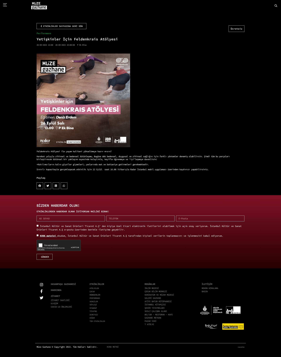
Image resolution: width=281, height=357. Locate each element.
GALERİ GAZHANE (153, 298)
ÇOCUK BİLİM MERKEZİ (156, 291)
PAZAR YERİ (150, 321)
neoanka (241, 347)
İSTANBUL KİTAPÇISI (155, 304)
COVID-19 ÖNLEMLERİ (61, 306)
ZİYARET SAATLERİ (60, 300)
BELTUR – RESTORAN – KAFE (159, 314)
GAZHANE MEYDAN (153, 317)
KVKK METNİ (113, 346)
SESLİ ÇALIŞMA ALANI (156, 311)
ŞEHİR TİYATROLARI (155, 308)
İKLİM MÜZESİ (152, 288)
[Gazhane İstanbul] (39, 6)
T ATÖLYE (149, 324)
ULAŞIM (54, 303)
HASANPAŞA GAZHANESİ (63, 284)
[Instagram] (41, 284)
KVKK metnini (48, 235)
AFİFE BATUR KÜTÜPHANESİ (158, 301)
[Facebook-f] (41, 291)
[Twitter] (41, 298)
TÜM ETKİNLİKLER (97, 321)
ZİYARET (55, 296)
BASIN (205, 291)
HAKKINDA (56, 290)
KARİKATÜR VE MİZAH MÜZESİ (159, 294)
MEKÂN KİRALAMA (210, 288)
